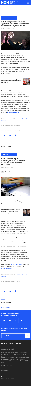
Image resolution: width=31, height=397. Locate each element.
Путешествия (9, 130)
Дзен (23, 119)
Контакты (11, 343)
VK (26, 119)
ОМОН (7, 286)
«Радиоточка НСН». (6, 268)
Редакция (4, 343)
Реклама (18, 343)
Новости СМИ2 (5, 307)
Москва (12, 286)
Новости (18, 119)
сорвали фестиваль (16, 264)
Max (8, 121)
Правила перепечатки (7, 377)
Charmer (9, 382)
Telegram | (4, 121)
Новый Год (17, 130)
